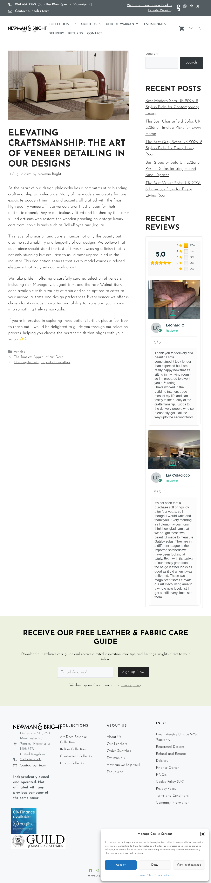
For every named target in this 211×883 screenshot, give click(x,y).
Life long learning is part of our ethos (42, 362)
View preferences (189, 865)
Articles (19, 352)
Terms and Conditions (172, 795)
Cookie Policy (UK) (170, 781)
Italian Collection (73, 749)
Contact (94, 33)
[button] (203, 834)
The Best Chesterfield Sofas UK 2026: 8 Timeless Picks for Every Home (173, 127)
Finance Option (167, 768)
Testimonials (154, 24)
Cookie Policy (145, 875)
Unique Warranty (122, 24)
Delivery (56, 33)
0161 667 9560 (30, 759)
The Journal (115, 772)
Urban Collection (73, 763)
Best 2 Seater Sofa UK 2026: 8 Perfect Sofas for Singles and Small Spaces (172, 169)
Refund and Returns (171, 754)
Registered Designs (170, 747)
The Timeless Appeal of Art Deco (38, 357)
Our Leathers (117, 744)
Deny (154, 865)
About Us (89, 24)
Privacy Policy (162, 875)
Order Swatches (119, 751)
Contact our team (33, 765)
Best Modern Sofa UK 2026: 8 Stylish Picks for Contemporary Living (172, 107)
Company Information (172, 802)
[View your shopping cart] (181, 28)
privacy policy (131, 685)
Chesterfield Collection (77, 756)
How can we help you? (123, 765)
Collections (60, 24)
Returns (75, 33)
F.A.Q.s (161, 775)
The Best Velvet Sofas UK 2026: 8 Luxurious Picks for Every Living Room (173, 189)
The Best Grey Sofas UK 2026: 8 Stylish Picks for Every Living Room (173, 148)
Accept (120, 865)
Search (151, 54)
